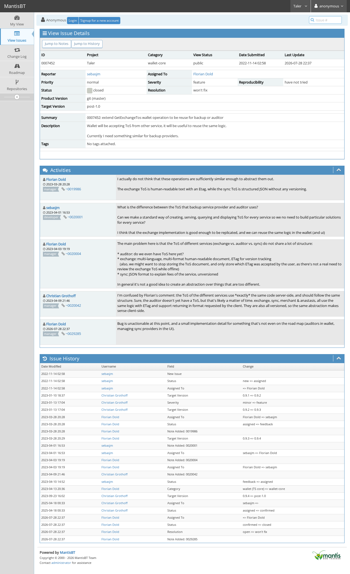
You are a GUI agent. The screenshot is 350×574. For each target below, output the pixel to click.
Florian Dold (203, 73)
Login (73, 20)
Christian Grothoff (61, 295)
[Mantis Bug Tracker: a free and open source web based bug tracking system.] (326, 554)
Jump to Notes (56, 43)
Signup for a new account (99, 20)
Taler (298, 6)
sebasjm (93, 73)
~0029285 (73, 333)
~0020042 (73, 305)
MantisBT (67, 552)
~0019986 (73, 188)
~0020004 (73, 253)
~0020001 (75, 216)
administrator (61, 563)
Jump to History (87, 43)
